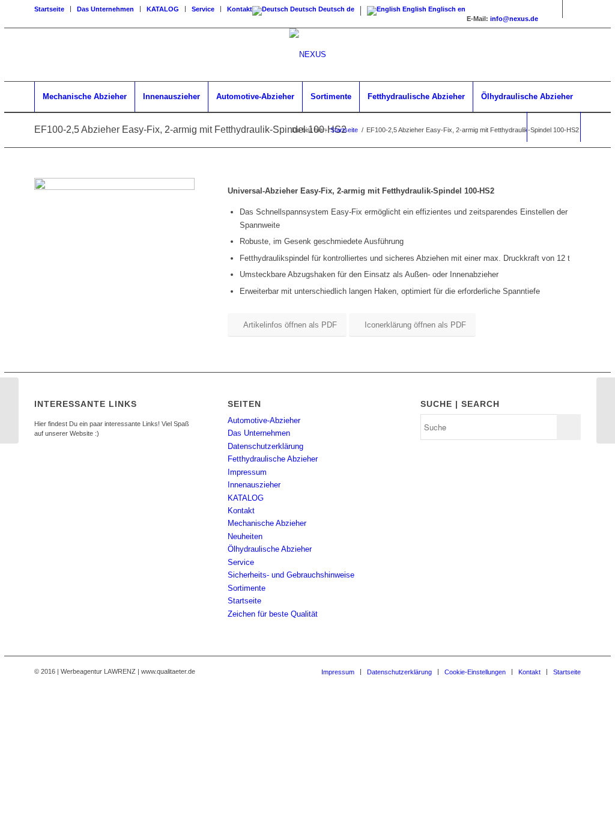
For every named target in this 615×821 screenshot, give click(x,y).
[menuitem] (52, 9)
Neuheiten (245, 536)
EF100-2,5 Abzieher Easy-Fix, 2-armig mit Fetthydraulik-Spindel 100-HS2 (190, 129)
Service (203, 9)
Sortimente (246, 588)
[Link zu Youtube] (572, 9)
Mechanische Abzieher (267, 523)
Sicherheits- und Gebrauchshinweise (291, 574)
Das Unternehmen (105, 9)
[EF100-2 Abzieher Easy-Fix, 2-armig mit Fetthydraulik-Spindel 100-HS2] (9, 410)
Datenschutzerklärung (265, 446)
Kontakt (239, 9)
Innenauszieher (254, 484)
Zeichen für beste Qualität (273, 613)
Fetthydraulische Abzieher (273, 458)
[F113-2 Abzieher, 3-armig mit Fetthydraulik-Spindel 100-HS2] (605, 410)
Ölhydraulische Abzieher (270, 549)
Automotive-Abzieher (264, 420)
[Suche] (554, 127)
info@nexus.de (514, 18)
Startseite (49, 9)
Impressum (247, 472)
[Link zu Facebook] (553, 9)
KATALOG (163, 9)
